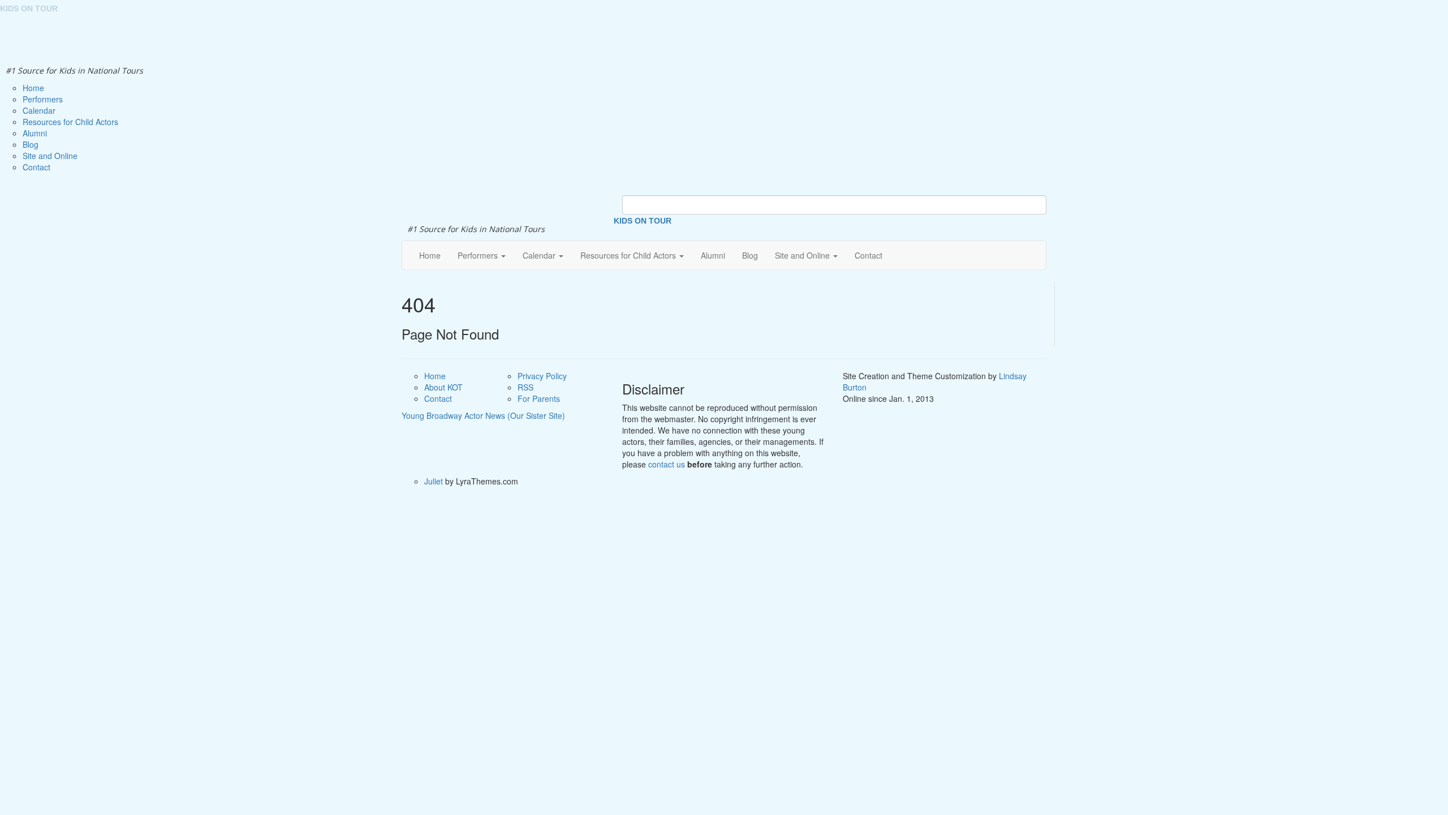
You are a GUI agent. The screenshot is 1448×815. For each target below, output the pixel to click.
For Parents (539, 398)
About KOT (443, 387)
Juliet (433, 481)
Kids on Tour (642, 220)
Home (435, 375)
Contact (438, 398)
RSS (525, 387)
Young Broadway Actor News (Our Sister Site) (483, 415)
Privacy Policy (542, 375)
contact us (666, 464)
